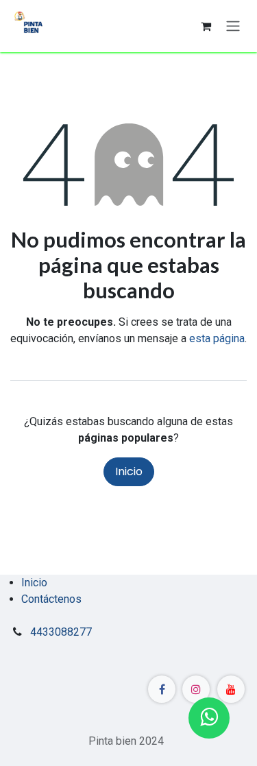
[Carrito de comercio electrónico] (205, 26)
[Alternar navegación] (233, 26)
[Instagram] (196, 689)
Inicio (129, 471)
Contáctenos (51, 599)
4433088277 (61, 631)
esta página (217, 338)
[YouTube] (231, 689)
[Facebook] (161, 689)
